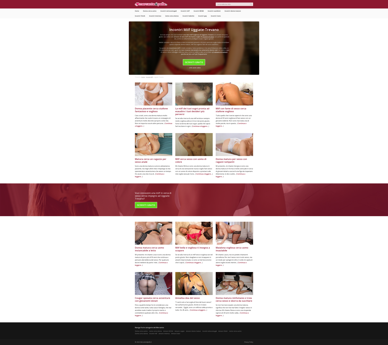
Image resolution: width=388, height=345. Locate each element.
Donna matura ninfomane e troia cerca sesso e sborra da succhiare (234, 299)
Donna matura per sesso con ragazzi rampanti (231, 160)
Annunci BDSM (168, 331)
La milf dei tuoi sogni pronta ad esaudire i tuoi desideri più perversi (192, 111)
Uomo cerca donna (155, 331)
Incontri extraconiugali (209, 331)
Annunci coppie (180, 331)
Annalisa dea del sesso (187, 297)
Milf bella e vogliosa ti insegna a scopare (192, 249)
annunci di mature (220, 52)
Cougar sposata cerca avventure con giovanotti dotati (152, 299)
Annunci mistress (164, 333)
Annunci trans (175, 333)
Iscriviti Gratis (194, 62)
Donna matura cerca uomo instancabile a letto (149, 249)
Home (143, 77)
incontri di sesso (208, 37)
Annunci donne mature (193, 331)
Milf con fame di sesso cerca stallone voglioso (231, 110)
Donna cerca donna (141, 333)
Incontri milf (153, 333)
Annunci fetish (223, 331)
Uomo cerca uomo (235, 331)
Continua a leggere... (200, 126)
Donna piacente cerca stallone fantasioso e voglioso (151, 110)
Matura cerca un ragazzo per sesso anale (150, 160)
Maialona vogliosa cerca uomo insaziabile (232, 249)
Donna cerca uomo (141, 331)
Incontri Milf (149, 77)
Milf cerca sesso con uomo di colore (190, 160)
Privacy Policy (248, 342)
